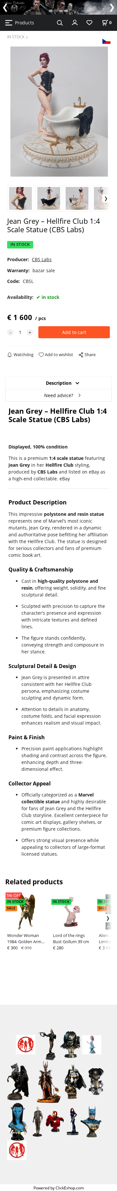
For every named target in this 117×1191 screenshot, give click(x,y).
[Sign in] (75, 22)
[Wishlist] (89, 23)
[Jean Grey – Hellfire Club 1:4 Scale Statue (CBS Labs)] (58, 111)
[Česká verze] (106, 41)
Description (59, 383)
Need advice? (58, 395)
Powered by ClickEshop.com (58, 1187)
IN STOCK (15, 36)
